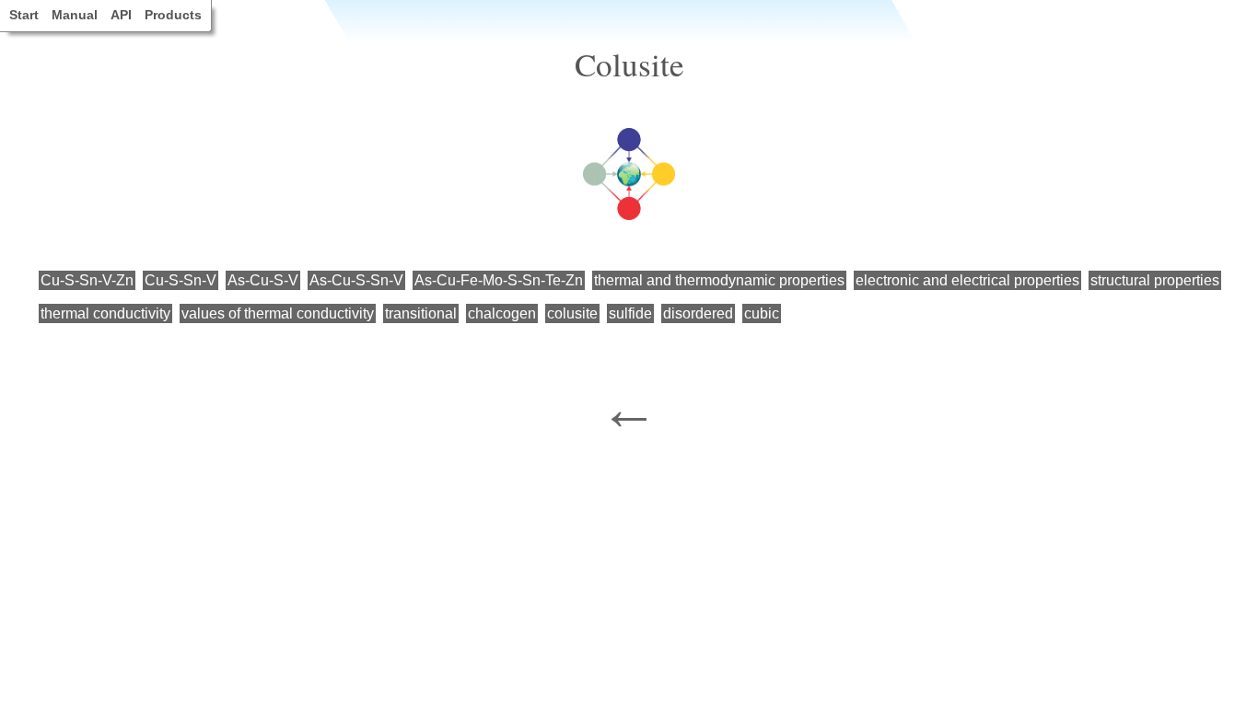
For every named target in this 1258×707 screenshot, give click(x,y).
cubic (761, 313)
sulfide (630, 313)
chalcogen (502, 313)
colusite (572, 313)
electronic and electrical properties (967, 280)
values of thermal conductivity (277, 313)
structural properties (1154, 280)
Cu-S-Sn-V (180, 280)
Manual (75, 14)
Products (173, 14)
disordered (698, 313)
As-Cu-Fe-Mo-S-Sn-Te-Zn (498, 280)
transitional (421, 313)
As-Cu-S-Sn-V (356, 280)
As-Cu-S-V (262, 280)
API (121, 14)
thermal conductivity (105, 313)
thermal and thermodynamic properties (719, 280)
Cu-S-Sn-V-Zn (87, 280)
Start (24, 14)
